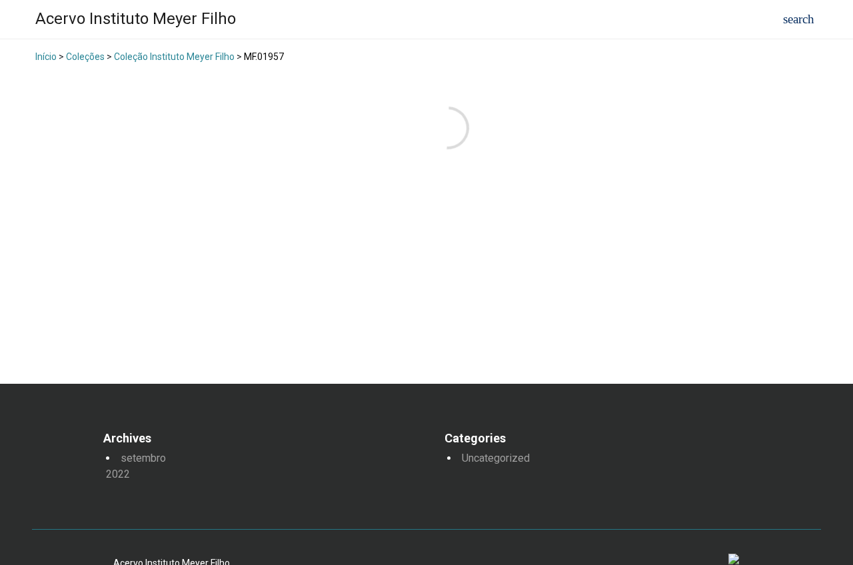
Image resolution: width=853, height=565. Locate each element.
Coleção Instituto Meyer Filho (174, 56)
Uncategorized (496, 458)
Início (46, 56)
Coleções (85, 56)
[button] (799, 20)
